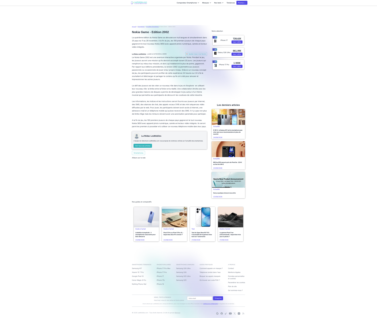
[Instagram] (239, 313)
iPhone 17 (160, 276)
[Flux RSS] (243, 313)
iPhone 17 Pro (162, 272)
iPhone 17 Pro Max (163, 268)
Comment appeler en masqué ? (211, 268)
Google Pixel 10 (138, 276)
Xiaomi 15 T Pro (138, 272)
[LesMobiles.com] (139, 2)
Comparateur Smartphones (187, 3)
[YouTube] (230, 313)
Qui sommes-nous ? (235, 290)
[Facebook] (221, 313)
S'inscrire (218, 298)
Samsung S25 (181, 280)
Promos (241, 3)
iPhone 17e (161, 280)
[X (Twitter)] (234, 313)
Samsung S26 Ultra (183, 268)
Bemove (177, 312)
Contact (231, 268)
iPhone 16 (160, 284)
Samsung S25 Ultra (183, 276)
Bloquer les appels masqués (210, 276)
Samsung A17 (137, 268)
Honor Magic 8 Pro (139, 280)
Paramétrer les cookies (236, 282)
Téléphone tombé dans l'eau (210, 272)
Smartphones (138, 153)
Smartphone (141, 26)
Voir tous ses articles (142, 146)
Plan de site (232, 286)
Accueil (134, 26)
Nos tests (217, 3)
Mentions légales (234, 272)
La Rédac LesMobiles (139, 54)
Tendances (231, 3)
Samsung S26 (181, 272)
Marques (205, 3)
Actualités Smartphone (152, 26)
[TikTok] (226, 313)
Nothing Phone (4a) (139, 284)
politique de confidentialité (210, 303)
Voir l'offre (237, 42)
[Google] (217, 313)
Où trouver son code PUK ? (210, 280)
